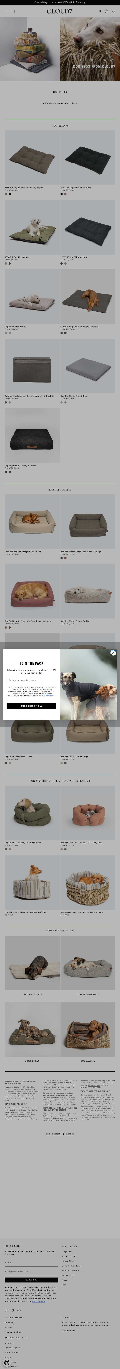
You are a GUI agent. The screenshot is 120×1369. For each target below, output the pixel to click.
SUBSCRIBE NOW (31, 706)
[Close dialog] (113, 652)
